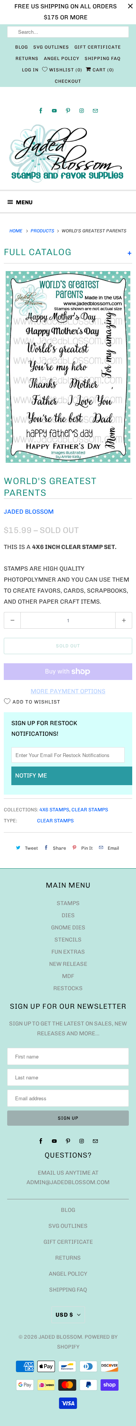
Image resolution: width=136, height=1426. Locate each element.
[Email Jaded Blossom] (95, 110)
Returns (27, 58)
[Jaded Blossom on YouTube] (54, 110)
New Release (68, 964)
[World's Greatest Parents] (68, 366)
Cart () (102, 70)
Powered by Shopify (87, 1342)
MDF (68, 976)
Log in (30, 70)
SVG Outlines (51, 47)
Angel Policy (61, 58)
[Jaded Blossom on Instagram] (82, 110)
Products (43, 230)
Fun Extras (68, 951)
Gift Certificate (97, 47)
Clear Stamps (89, 809)
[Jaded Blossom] (68, 153)
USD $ (64, 1314)
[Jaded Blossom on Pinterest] (68, 110)
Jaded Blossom (29, 511)
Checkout (68, 81)
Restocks (68, 988)
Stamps (68, 903)
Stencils (68, 939)
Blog (21, 47)
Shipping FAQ (103, 58)
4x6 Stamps (54, 809)
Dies (68, 915)
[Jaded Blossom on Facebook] (41, 110)
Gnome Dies (68, 927)
